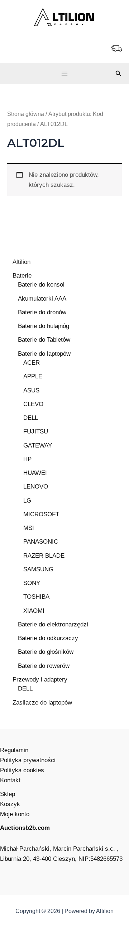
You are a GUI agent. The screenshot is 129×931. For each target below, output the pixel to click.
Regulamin (14, 750)
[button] (118, 73)
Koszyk (10, 804)
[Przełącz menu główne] (64, 74)
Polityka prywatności (28, 760)
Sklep (7, 794)
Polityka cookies (22, 770)
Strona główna (25, 114)
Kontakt (10, 780)
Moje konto (14, 814)
